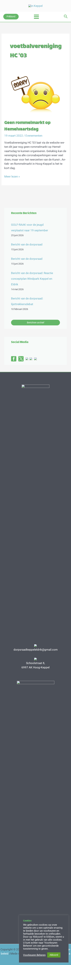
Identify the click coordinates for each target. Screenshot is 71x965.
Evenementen (33, 135)
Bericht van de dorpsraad (26, 244)
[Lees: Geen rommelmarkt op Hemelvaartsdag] (35, 94)
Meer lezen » (12, 177)
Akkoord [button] (54, 955)
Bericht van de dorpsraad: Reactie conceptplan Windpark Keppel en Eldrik (32, 278)
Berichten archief (35, 322)
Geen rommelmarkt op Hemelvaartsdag (27, 126)
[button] (11, 16)
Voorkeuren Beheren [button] (34, 955)
